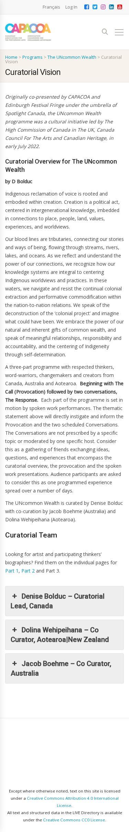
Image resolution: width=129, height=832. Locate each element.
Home (11, 57)
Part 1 (12, 570)
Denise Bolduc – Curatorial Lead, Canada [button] (58, 601)
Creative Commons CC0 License (74, 819)
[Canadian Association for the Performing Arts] (28, 32)
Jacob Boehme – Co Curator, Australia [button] (61, 668)
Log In (71, 7)
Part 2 (28, 570)
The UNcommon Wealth (71, 57)
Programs (32, 57)
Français (51, 7)
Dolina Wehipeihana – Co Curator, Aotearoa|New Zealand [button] (60, 635)
